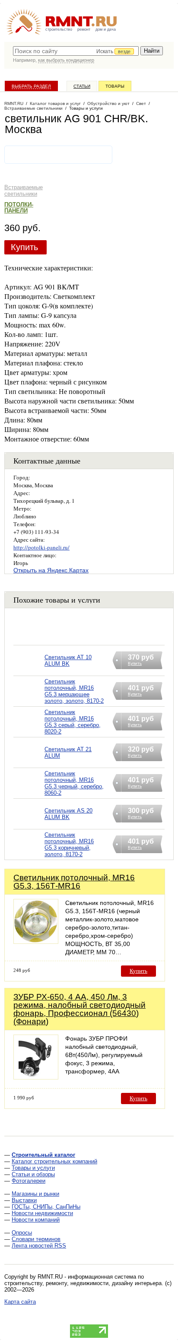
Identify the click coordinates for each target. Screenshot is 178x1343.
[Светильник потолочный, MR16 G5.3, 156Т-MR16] (36, 941)
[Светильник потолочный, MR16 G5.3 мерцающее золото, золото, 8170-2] (28, 702)
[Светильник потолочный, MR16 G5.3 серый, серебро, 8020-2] (28, 733)
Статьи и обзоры (33, 1174)
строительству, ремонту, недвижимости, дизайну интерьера (83, 1283)
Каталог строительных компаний (54, 1161)
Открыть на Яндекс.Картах (51, 570)
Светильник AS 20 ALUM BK (68, 813)
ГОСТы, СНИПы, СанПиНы (46, 1206)
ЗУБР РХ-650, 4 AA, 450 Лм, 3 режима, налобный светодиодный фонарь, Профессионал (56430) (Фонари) (79, 1009)
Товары (114, 86)
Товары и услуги (33, 1168)
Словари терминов (36, 1239)
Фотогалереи (28, 1181)
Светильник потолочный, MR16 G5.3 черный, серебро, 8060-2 (74, 783)
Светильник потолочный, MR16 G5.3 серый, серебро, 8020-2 (72, 722)
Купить (24, 247)
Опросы (22, 1232)
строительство (58, 29)
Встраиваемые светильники (23, 190)
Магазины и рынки (35, 1194)
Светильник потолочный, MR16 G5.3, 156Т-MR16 (74, 881)
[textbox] (76, 51)
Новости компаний (36, 1219)
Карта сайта (20, 1302)
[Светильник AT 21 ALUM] (28, 763)
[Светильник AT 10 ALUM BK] (28, 671)
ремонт (83, 29)
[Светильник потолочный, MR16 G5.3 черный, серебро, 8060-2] (28, 794)
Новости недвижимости (42, 1213)
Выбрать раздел (31, 86)
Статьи (81, 86)
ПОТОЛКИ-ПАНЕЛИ (18, 207)
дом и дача (105, 29)
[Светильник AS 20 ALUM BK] (28, 825)
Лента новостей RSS (39, 1245)
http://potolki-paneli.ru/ (41, 547)
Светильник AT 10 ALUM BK (68, 660)
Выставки (24, 1200)
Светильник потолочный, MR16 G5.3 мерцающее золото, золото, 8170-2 (74, 691)
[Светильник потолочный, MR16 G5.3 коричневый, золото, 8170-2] (28, 855)
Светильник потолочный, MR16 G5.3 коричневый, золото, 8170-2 (69, 844)
